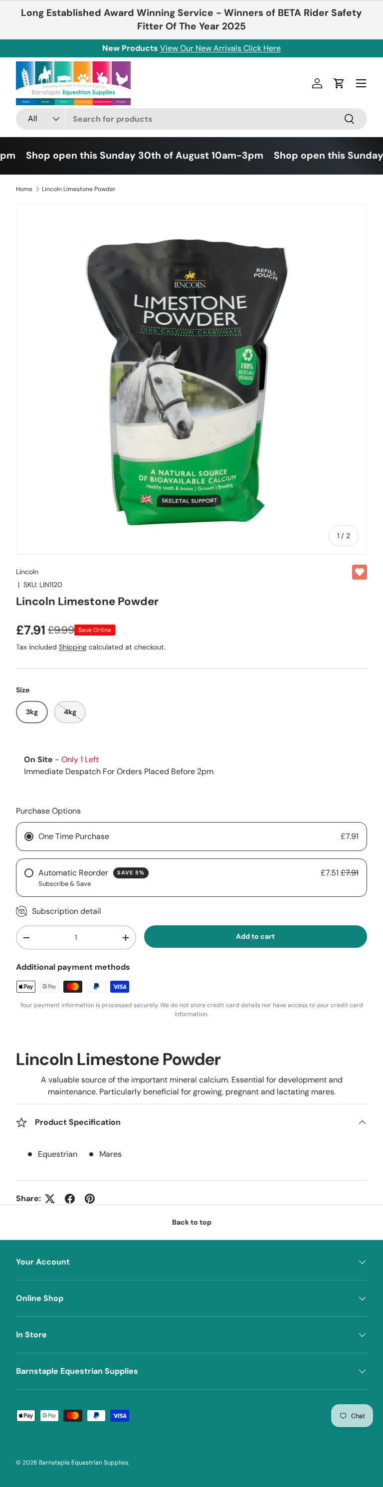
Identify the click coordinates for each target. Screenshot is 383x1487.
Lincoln (27, 571)
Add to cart (255, 936)
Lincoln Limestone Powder (79, 189)
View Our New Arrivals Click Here (220, 48)
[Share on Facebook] (70, 1199)
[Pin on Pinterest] (90, 1199)
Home (24, 189)
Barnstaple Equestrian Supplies (83, 1463)
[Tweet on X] (50, 1199)
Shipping (73, 646)
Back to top (191, 1222)
